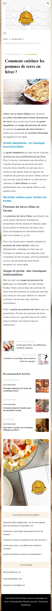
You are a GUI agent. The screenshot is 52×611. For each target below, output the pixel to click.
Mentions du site (30, 601)
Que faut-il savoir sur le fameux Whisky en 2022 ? (18, 428)
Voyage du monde (12, 585)
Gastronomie (31, 54)
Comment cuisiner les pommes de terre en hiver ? (25, 540)
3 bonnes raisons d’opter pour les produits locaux (17, 409)
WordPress (26, 605)
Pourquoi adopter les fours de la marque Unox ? (17, 389)
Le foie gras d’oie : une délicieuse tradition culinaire (22, 547)
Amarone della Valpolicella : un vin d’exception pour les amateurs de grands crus (24, 524)
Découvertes (10, 572)
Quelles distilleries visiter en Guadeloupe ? (22, 554)
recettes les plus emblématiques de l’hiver (24, 156)
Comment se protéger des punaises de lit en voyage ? (23, 533)
